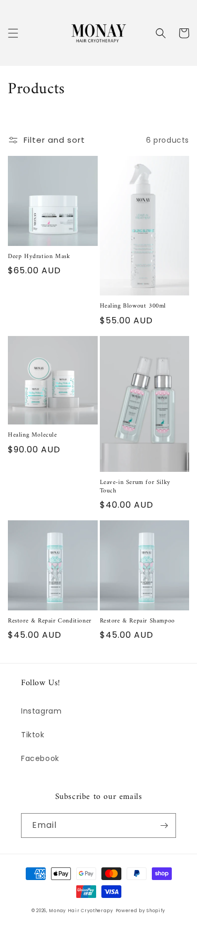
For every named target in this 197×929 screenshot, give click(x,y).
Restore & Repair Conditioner (49, 621)
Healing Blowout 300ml (133, 306)
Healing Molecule (32, 435)
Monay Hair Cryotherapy (81, 910)
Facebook (40, 758)
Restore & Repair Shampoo (137, 621)
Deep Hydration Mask (39, 257)
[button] (13, 33)
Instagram (41, 711)
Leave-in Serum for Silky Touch (135, 487)
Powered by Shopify (141, 910)
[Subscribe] (163, 825)
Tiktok (33, 734)
